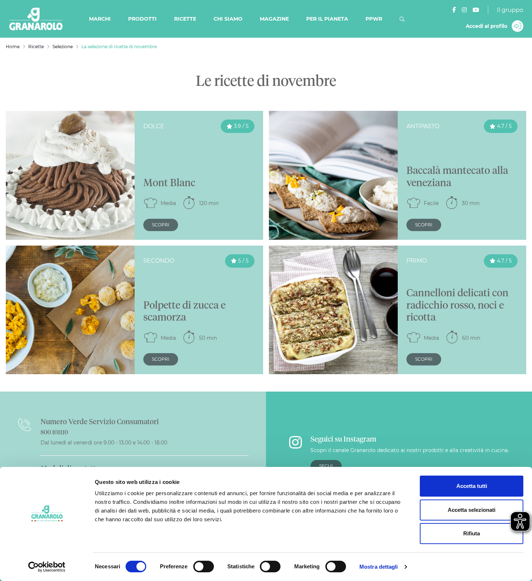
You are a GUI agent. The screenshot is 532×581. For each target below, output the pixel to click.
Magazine (274, 19)
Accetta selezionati (471, 510)
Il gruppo (510, 10)
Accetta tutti (471, 486)
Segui (326, 466)
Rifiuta (471, 533)
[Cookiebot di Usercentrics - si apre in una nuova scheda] (47, 566)
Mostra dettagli (378, 567)
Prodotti (142, 19)
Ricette (185, 19)
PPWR (374, 19)
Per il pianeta (327, 19)
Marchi (100, 19)
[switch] (203, 566)
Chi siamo (228, 19)
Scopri (160, 224)
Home (13, 46)
